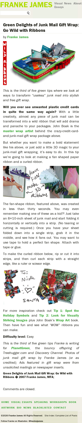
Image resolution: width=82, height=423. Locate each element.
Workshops (58, 402)
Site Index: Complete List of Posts (61, 415)
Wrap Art (63, 320)
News (68, 3)
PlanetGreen (20, 348)
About (77, 3)
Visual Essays (59, 5)
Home (5, 402)
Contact (60, 407)
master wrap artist (18, 131)
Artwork (8, 407)
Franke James (18, 37)
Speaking (41, 402)
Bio (19, 407)
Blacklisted (42, 407)
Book (72, 402)
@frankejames (36, 421)
